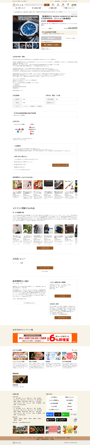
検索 (47, 4)
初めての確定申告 (69, 400)
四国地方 (15, 420)
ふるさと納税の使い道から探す (24, 422)
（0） (52, 28)
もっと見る (75, 350)
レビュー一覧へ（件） (45, 267)
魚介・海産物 (18, 398)
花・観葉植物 (38, 402)
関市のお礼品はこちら (62, 317)
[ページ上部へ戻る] (85, 436)
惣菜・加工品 (39, 399)
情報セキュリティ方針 (49, 437)
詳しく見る (62, 296)
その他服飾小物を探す (45, 247)
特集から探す (15, 422)
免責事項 (68, 437)
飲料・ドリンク (23, 399)
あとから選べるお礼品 (21, 404)
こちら (25, 139)
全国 (13, 283)
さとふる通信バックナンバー (54, 409)
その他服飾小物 (32, 106)
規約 (34, 437)
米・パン (23, 398)
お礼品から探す (15, 396)
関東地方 (25, 418)
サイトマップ (22, 437)
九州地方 (19, 420)
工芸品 (33, 402)
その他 (44, 402)
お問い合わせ (69, 406)
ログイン (51, 1)
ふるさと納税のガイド (53, 5)
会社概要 (37, 439)
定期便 (15, 404)
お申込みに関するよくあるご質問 (60, 165)
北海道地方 (16, 418)
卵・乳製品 (39, 398)
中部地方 (30, 418)
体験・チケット (32, 401)
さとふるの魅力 (69, 409)
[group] (26, 28)
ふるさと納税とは (54, 397)
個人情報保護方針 (40, 437)
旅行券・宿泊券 (25, 401)
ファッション (25, 106)
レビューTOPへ (45, 271)
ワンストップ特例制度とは (54, 400)
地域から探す (15, 416)
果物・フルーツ (29, 398)
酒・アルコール (16, 399)
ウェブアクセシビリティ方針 (60, 437)
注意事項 (43, 49)
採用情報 (52, 439)
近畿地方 (34, 418)
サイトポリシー (29, 437)
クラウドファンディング (73, 1)
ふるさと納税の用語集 (54, 403)
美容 (24, 402)
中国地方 (39, 418)
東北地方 (20, 418)
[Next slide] (76, 189)
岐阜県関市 (43, 21)
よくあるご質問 (64, 1)
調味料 (15, 401)
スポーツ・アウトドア (18, 402)
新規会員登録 (57, 1)
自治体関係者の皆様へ (45, 439)
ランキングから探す (16, 406)
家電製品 (19, 401)
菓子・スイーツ (30, 399)
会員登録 (69, 403)
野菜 (35, 398)
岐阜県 (17, 283)
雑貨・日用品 (38, 401)
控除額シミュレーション (69, 397)
